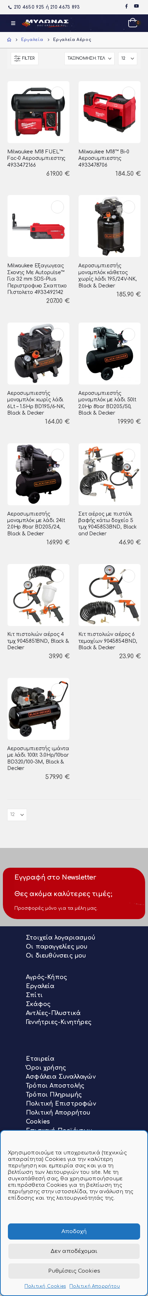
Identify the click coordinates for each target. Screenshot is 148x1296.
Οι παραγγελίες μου (57, 947)
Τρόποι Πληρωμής (54, 1095)
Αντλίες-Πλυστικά (53, 1013)
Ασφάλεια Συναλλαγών (61, 1077)
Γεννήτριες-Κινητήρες (59, 1022)
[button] (13, 23)
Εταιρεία (40, 1059)
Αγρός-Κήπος (46, 977)
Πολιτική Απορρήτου (94, 1286)
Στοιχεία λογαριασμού (60, 938)
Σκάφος (38, 1004)
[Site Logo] (45, 23)
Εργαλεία (40, 986)
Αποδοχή (74, 1231)
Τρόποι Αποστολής (55, 1086)
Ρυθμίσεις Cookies (74, 1271)
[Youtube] (136, 6)
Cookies (38, 1122)
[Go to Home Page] (9, 39)
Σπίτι (34, 995)
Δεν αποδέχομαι (74, 1251)
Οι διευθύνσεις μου (56, 956)
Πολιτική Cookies (45, 1286)
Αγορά (57, 93)
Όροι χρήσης (46, 1068)
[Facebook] (126, 6)
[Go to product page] (38, 112)
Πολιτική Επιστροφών (61, 1104)
